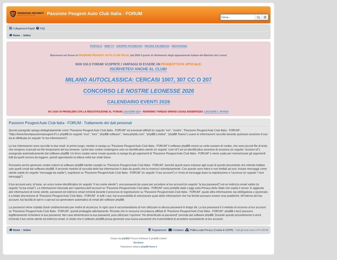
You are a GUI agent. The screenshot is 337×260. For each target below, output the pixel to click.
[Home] (27, 15)
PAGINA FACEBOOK (157, 46)
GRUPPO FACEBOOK (129, 46)
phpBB (125, 238)
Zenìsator (138, 242)
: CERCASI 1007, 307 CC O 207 (138, 80)
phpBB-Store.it (149, 246)
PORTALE (96, 46)
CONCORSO (138, 91)
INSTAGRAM (179, 46)
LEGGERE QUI (132, 111)
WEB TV (109, 46)
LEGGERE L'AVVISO (216, 111)
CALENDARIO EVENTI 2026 (138, 101)
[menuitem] (40, 28)
